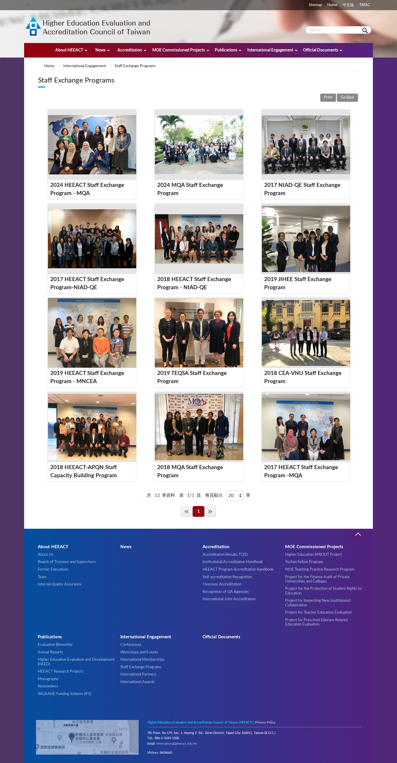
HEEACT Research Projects (60, 671)
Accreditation (129, 50)
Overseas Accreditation (222, 584)
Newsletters (48, 686)
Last (210, 511)
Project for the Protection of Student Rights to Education (323, 591)
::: (27, 4)
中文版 (348, 5)
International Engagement (270, 50)
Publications (226, 50)
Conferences (131, 644)
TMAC (364, 5)
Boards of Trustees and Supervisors (67, 562)
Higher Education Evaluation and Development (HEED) (76, 662)
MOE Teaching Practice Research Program (319, 569)
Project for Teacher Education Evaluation (318, 612)
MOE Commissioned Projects (178, 50)
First (187, 511)
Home (332, 5)
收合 (357, 534)
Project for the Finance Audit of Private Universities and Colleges (317, 579)
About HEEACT (69, 50)
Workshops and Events (139, 652)
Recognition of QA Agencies (226, 592)
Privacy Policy (265, 722)
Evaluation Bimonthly (55, 644)
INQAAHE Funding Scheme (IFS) (64, 694)
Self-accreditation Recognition (227, 577)
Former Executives (53, 569)
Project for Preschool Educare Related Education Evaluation (316, 622)
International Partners (138, 674)
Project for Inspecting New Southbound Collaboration (317, 603)
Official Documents (320, 50)
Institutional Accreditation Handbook (233, 562)
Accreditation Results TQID (225, 554)
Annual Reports (50, 652)
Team (42, 577)
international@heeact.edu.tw (177, 743)
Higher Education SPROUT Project (313, 554)
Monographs (48, 679)
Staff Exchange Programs (141, 667)
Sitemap (315, 5)
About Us (45, 554)
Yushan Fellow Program (304, 562)
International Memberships (142, 659)
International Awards (137, 682)
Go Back (347, 97)
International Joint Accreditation (229, 599)
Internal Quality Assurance (59, 584)
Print (328, 97)
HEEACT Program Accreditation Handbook (238, 569)
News (100, 50)
